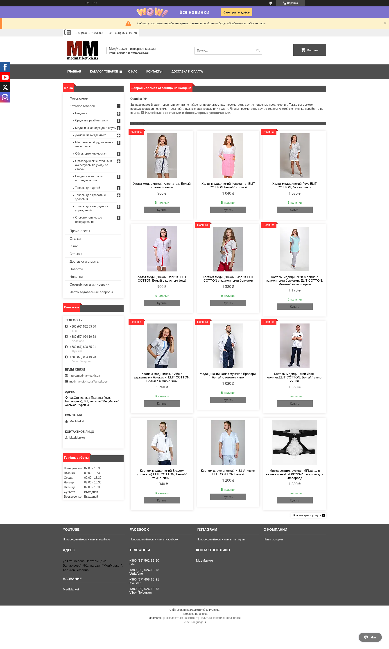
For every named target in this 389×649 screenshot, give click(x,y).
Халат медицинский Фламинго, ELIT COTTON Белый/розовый (228, 185)
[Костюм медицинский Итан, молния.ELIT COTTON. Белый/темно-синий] (294, 345)
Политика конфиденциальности (220, 617)
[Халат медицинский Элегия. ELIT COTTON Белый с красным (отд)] (162, 248)
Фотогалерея (79, 98)
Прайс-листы (80, 231)
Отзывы (76, 254)
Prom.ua (214, 609)
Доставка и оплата (187, 71)
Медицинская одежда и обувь (95, 128)
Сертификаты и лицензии (89, 284)
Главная (74, 71)
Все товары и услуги (307, 515)
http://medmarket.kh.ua (85, 375)
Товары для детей (87, 187)
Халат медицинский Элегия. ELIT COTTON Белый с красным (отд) (162, 278)
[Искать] (258, 51)
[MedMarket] (83, 50)
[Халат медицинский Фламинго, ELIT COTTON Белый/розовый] (228, 155)
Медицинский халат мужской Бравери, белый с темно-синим (228, 375)
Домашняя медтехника (90, 135)
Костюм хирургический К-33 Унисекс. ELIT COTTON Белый (228, 472)
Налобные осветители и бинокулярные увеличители (187, 112)
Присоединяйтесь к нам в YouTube (86, 539)
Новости (76, 269)
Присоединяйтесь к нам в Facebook (154, 539)
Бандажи (81, 113)
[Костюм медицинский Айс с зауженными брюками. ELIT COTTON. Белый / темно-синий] (162, 345)
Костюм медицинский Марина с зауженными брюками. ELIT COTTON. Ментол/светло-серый (294, 280)
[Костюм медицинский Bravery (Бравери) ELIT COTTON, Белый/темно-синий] (162, 442)
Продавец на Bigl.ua (195, 613)
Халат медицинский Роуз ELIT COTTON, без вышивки (294, 185)
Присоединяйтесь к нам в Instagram (221, 539)
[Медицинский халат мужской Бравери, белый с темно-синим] (228, 345)
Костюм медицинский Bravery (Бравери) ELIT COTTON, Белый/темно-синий (162, 474)
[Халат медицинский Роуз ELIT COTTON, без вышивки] (294, 155)
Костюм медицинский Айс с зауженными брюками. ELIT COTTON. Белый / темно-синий (162, 377)
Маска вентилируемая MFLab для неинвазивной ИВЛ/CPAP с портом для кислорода (294, 474)
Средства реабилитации (91, 120)
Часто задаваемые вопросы (91, 292)
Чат (373, 637)
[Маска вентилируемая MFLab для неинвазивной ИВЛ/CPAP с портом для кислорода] (294, 442)
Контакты (154, 71)
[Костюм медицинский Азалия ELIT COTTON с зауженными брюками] (228, 248)
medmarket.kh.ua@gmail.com (89, 381)
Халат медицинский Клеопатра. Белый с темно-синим (162, 185)
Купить (162, 210)
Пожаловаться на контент (181, 617)
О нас (132, 71)
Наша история (273, 539)
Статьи (75, 238)
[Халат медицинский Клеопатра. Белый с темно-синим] (162, 155)
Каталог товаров (104, 71)
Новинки (76, 277)
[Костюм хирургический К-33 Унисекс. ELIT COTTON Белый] (228, 442)
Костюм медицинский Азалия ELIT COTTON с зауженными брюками (228, 278)
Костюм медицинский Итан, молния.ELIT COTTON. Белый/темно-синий (295, 377)
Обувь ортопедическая (90, 153)
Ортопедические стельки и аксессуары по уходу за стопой (93, 165)
